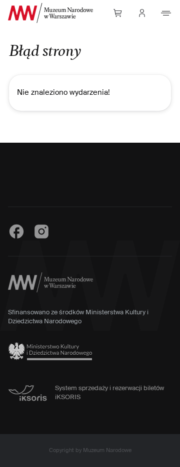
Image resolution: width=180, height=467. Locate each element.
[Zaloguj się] (142, 13)
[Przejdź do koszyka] (118, 13)
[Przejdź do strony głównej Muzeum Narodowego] (50, 13)
